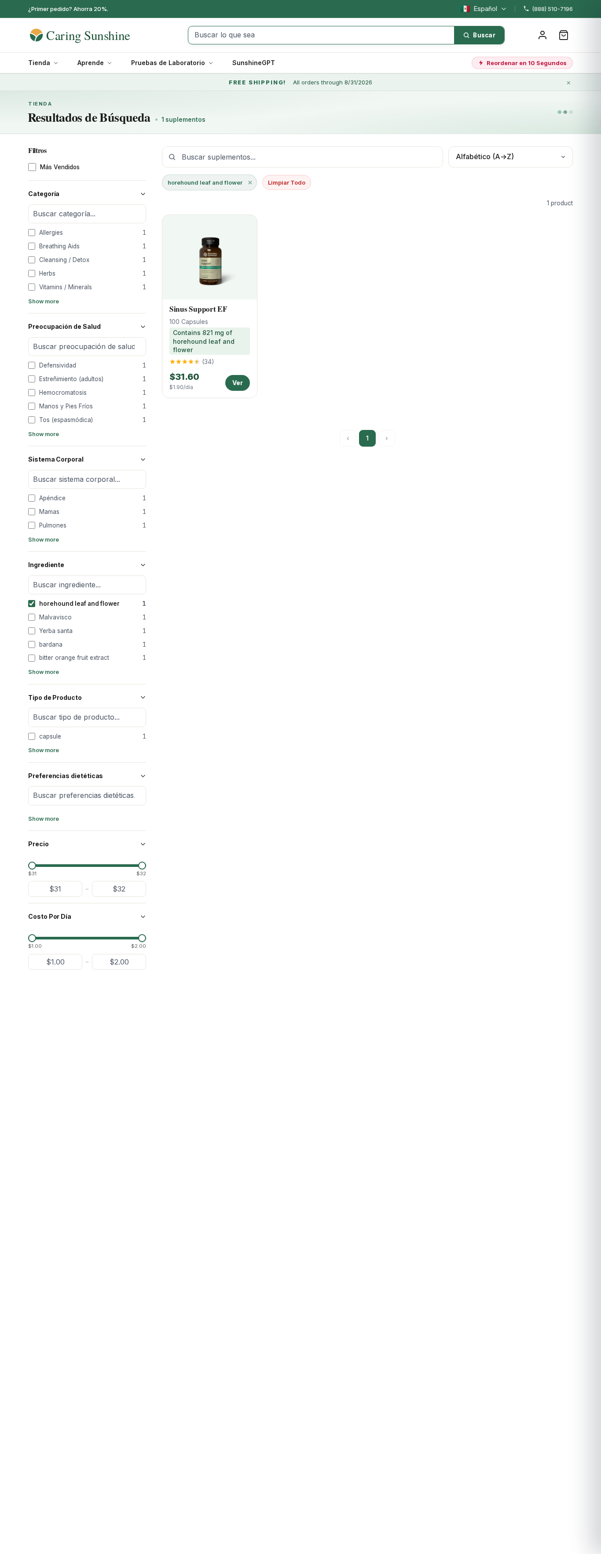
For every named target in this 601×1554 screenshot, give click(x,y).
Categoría (43, 193)
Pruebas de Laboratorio (168, 62)
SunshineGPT (253, 62)
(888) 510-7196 (552, 8)
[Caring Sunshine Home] (95, 35)
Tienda (39, 62)
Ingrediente (46, 564)
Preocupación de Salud (64, 326)
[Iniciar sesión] (542, 35)
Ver (237, 382)
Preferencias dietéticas (65, 775)
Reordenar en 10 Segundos (527, 62)
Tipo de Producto (55, 697)
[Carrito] (563, 35)
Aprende (90, 62)
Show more (43, 301)
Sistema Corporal (56, 459)
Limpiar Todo (286, 182)
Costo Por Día (49, 916)
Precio (38, 844)
